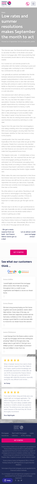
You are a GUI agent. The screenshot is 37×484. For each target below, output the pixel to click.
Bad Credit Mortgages (19, 433)
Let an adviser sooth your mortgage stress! (28, 234)
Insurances (5, 435)
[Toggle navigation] (33, 4)
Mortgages (5, 433)
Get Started (18, 252)
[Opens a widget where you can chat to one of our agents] (7, 480)
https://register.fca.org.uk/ (14, 457)
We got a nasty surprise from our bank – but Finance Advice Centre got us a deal (8, 234)
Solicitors (15, 435)
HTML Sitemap (26, 435)
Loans (32, 433)
